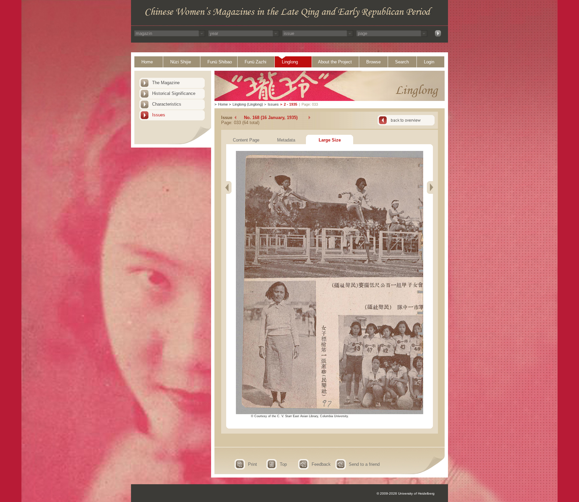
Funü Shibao (219, 61)
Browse (373, 61)
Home (147, 61)
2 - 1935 (290, 104)
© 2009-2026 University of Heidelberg (406, 493)
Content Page (246, 140)
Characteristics (166, 104)
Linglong (290, 61)
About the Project (335, 61)
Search (402, 61)
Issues (158, 114)
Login (429, 61)
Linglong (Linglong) (248, 104)
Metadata (286, 140)
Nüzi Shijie (180, 61)
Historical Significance (173, 93)
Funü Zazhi (255, 61)
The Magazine (166, 82)
